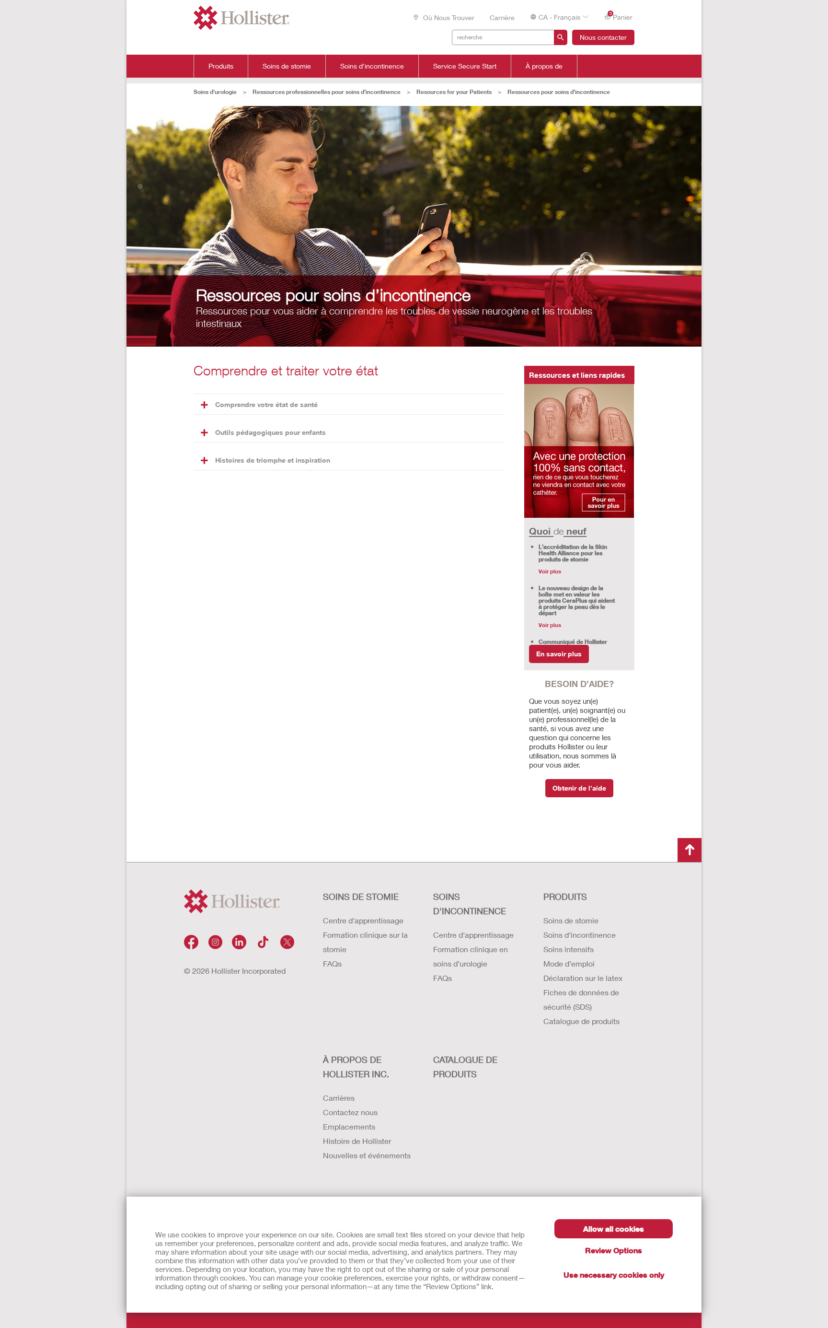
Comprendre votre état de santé (266, 404)
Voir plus (550, 571)
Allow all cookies (613, 1228)
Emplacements (349, 1126)
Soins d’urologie (215, 91)
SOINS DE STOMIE (361, 896)
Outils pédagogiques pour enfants (270, 432)
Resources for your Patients (454, 91)
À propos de (544, 66)
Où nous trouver (447, 17)
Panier (621, 16)
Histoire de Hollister (357, 1140)
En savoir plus (559, 654)
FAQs (332, 963)
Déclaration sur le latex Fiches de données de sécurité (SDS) (582, 992)
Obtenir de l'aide (579, 788)
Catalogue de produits (581, 1020)
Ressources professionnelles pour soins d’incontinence (327, 91)
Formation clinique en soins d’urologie (470, 956)
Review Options (613, 1250)
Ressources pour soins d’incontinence (558, 91)
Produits (220, 66)
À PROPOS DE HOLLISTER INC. (356, 1066)
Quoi (541, 530)
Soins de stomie (287, 66)
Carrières (339, 1097)
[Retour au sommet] (690, 850)
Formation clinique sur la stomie (365, 942)
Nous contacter (603, 37)
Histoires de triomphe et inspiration (272, 460)
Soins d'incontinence (372, 66)
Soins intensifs (568, 949)
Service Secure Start (464, 66)
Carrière (502, 17)
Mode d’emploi (569, 963)
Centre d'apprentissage (363, 920)
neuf (575, 530)
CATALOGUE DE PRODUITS (465, 1066)
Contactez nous (350, 1112)
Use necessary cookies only (614, 1274)
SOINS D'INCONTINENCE (469, 903)
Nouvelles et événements (367, 1155)
